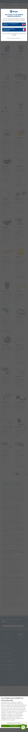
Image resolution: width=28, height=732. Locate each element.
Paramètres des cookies (14, 723)
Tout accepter (14, 726)
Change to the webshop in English (10, 24)
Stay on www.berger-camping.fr (9, 29)
